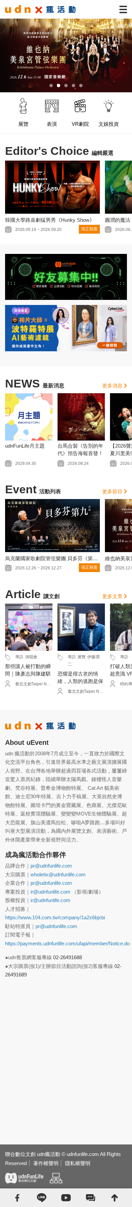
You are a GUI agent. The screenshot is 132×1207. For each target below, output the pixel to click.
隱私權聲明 (77, 1163)
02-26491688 (67, 957)
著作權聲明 (46, 1163)
